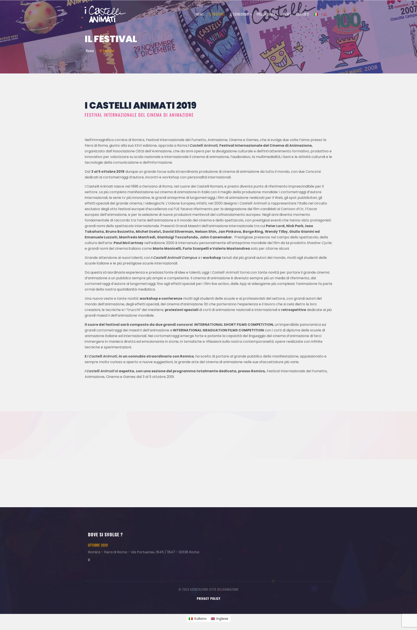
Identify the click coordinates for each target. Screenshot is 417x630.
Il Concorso (240, 14)
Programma (266, 14)
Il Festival (217, 14)
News (287, 14)
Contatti (302, 14)
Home (200, 14)
